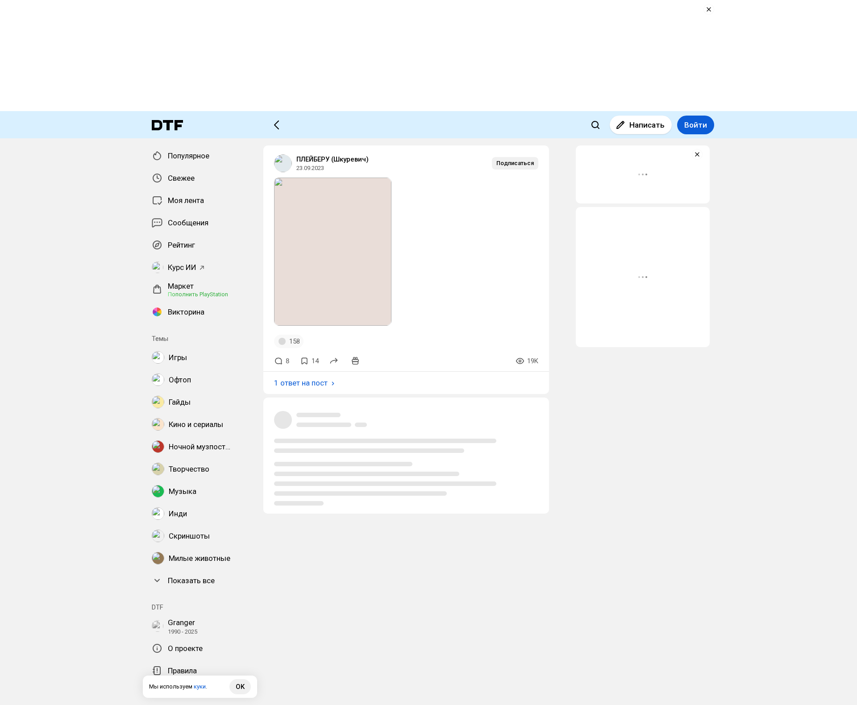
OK (240, 687)
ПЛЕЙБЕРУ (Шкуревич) (332, 159)
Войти (695, 124)
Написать (647, 124)
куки (200, 686)
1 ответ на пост (301, 382)
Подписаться (515, 163)
